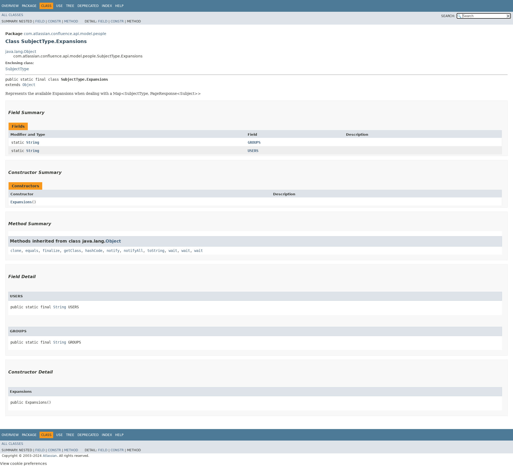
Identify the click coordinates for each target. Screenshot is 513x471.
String (32, 142)
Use (59, 6)
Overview (10, 6)
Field (40, 21)
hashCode (93, 250)
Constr (54, 21)
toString (155, 250)
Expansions (21, 202)
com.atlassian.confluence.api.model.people (65, 34)
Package (29, 6)
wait (173, 250)
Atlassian (50, 456)
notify (113, 250)
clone (15, 250)
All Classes (12, 15)
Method (71, 21)
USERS (253, 151)
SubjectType (17, 69)
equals (31, 250)
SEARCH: (448, 16)
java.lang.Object (20, 51)
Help (119, 6)
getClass (72, 250)
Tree (70, 6)
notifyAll (133, 250)
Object (28, 85)
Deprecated (88, 6)
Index (107, 6)
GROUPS (254, 142)
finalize (51, 250)
